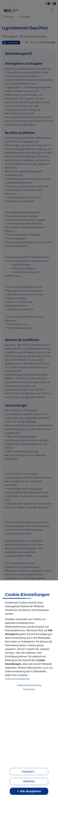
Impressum (29, 689)
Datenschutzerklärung (17, 679)
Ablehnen (29, 781)
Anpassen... (29, 771)
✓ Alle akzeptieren (29, 791)
